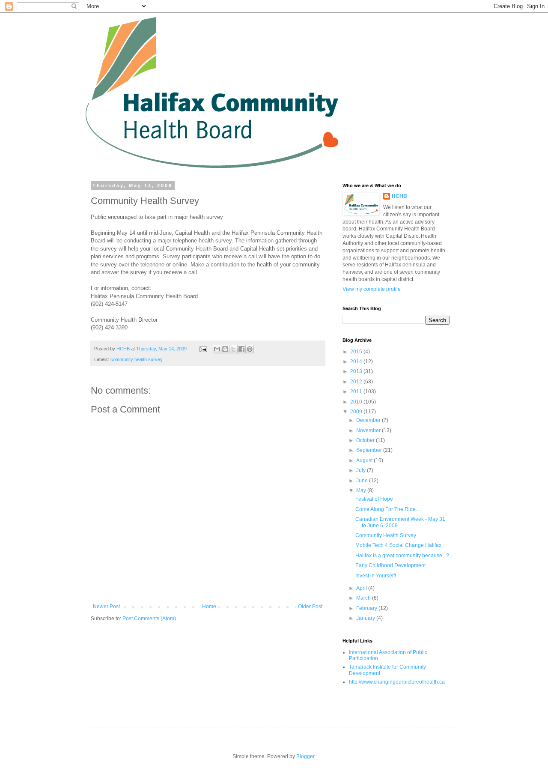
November (369, 430)
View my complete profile (371, 289)
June (362, 481)
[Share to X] (233, 349)
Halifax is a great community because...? (402, 556)
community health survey (136, 359)
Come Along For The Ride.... (388, 509)
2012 (356, 382)
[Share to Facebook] (241, 349)
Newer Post (106, 607)
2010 (356, 402)
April (362, 588)
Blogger (305, 756)
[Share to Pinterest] (249, 349)
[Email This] (217, 349)
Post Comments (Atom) (149, 619)
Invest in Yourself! (375, 576)
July (361, 470)
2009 (356, 412)
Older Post (310, 607)
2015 (356, 352)
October (366, 440)
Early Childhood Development (390, 565)
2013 (356, 371)
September (369, 450)
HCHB (399, 196)
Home (209, 607)
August (365, 460)
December (369, 420)
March (364, 598)
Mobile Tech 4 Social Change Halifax (398, 545)
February (367, 608)
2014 (356, 362)
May (361, 490)
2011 (356, 391)
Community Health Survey (385, 535)
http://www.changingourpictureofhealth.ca (397, 682)
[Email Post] (202, 348)
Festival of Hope (374, 499)
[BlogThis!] (225, 349)
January (366, 618)
